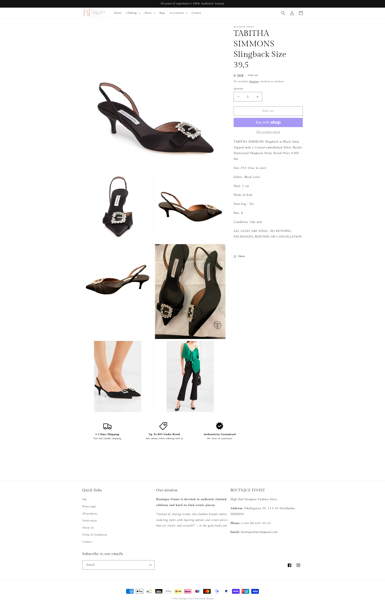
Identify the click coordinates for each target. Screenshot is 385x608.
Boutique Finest (186, 598)
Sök (84, 499)
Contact (87, 541)
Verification (89, 520)
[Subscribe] (149, 565)
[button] (133, 13)
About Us (88, 527)
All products (89, 513)
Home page (89, 506)
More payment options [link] (268, 132)
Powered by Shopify (204, 598)
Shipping (253, 82)
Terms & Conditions (94, 534)
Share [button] (241, 256)
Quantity (238, 89)
